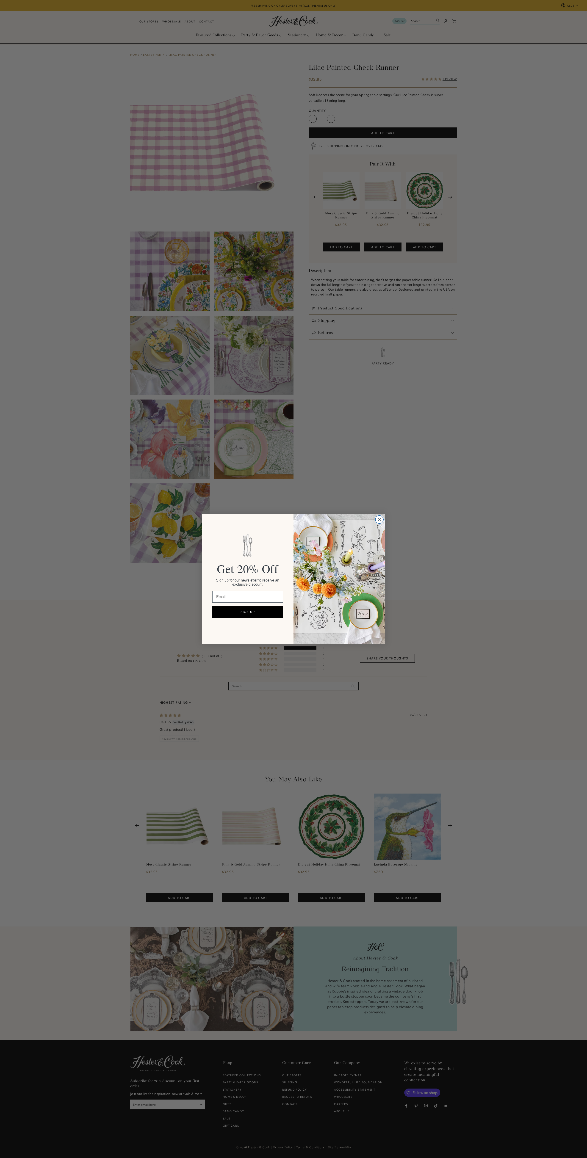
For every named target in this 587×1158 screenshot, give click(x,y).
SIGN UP (248, 612)
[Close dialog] (379, 520)
